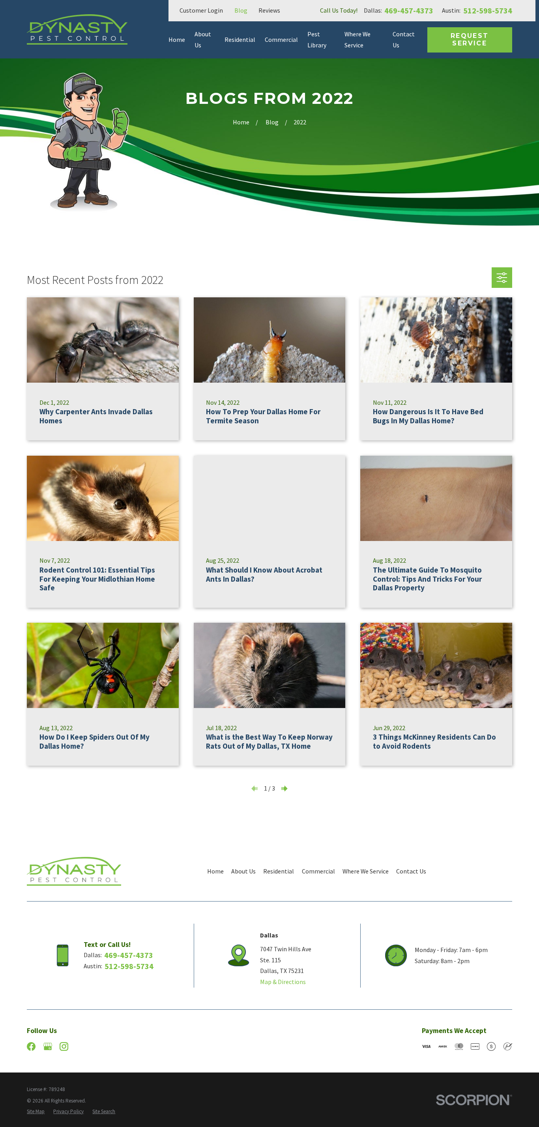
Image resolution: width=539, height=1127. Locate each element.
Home (215, 871)
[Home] (77, 29)
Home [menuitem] (176, 39)
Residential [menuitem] (240, 39)
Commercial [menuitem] (281, 39)
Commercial (318, 871)
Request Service (470, 39)
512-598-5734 (487, 11)
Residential (278, 871)
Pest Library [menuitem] (316, 39)
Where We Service (365, 871)
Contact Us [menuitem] (404, 39)
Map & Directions (283, 982)
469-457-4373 (408, 11)
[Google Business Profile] (47, 1046)
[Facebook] (31, 1046)
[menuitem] (36, 1111)
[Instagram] (64, 1046)
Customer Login (201, 10)
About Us (243, 871)
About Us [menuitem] (203, 39)
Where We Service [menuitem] (357, 39)
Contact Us (411, 871)
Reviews (269, 10)
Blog (240, 10)
